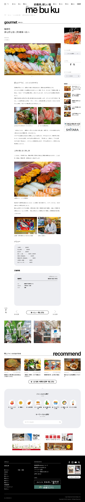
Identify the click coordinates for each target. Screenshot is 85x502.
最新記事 (6, 465)
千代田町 (6, 39)
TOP (5, 15)
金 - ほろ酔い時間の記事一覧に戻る (42, 382)
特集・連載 (21, 470)
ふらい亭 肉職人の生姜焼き (76, 108)
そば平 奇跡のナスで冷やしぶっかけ (76, 114)
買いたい (61, 4)
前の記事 (16, 314)
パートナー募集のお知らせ (41, 471)
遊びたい (6, 480)
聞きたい (25, 4)
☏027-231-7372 (52, 278)
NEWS (6, 472)
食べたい (14, 4)
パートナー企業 (38, 469)
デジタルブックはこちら (74, 477)
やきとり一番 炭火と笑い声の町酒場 (76, 95)
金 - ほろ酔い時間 (17, 15)
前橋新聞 (79, 4)
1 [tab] (31, 76)
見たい (19, 4)
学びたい (67, 4)
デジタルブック (8, 487)
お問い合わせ (37, 474)
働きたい (73, 4)
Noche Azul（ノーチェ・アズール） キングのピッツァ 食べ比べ (76, 88)
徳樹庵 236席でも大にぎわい (76, 101)
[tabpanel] (32, 59)
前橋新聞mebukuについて (41, 465)
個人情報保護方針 (8, 498)
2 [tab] (33, 76)
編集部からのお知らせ (40, 467)
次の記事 (55, 314)
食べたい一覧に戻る (37, 312)
